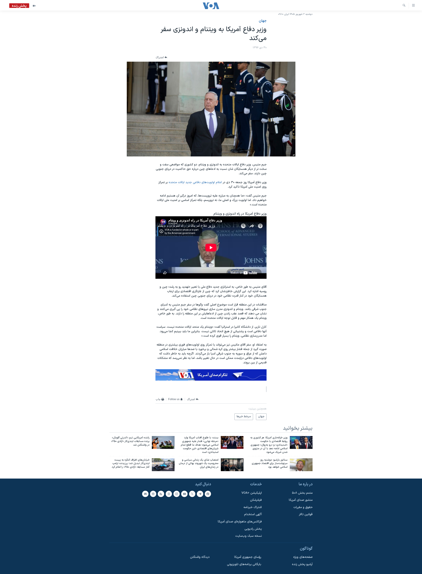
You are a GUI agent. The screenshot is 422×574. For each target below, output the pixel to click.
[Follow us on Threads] (169, 494)
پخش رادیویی (253, 529)
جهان (263, 21)
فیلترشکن (256, 500)
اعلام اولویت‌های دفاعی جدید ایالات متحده (195, 182)
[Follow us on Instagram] (176, 494)
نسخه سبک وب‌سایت (248, 536)
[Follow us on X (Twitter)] (192, 494)
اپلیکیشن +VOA (251, 493)
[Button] (161, 57)
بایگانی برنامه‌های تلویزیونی (244, 564)
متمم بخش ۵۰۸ (302, 493)
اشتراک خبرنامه (252, 507)
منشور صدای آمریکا (301, 500)
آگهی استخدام (253, 514)
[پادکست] (153, 494)
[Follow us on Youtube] (184, 494)
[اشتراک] (145, 494)
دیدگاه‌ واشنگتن (200, 557)
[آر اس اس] (161, 494)
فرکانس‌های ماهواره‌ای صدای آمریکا (240, 521)
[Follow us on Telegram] (200, 494)
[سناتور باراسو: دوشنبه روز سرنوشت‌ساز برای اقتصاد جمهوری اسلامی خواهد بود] (301, 464)
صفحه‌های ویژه (303, 557)
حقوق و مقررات (303, 507)
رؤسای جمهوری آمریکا (247, 557)
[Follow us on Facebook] (208, 494)
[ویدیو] (34, 5)
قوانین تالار (306, 514)
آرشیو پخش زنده (302, 564)
